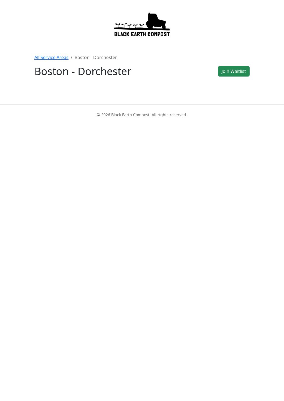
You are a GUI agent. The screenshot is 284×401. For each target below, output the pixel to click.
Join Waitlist (234, 71)
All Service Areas (51, 57)
